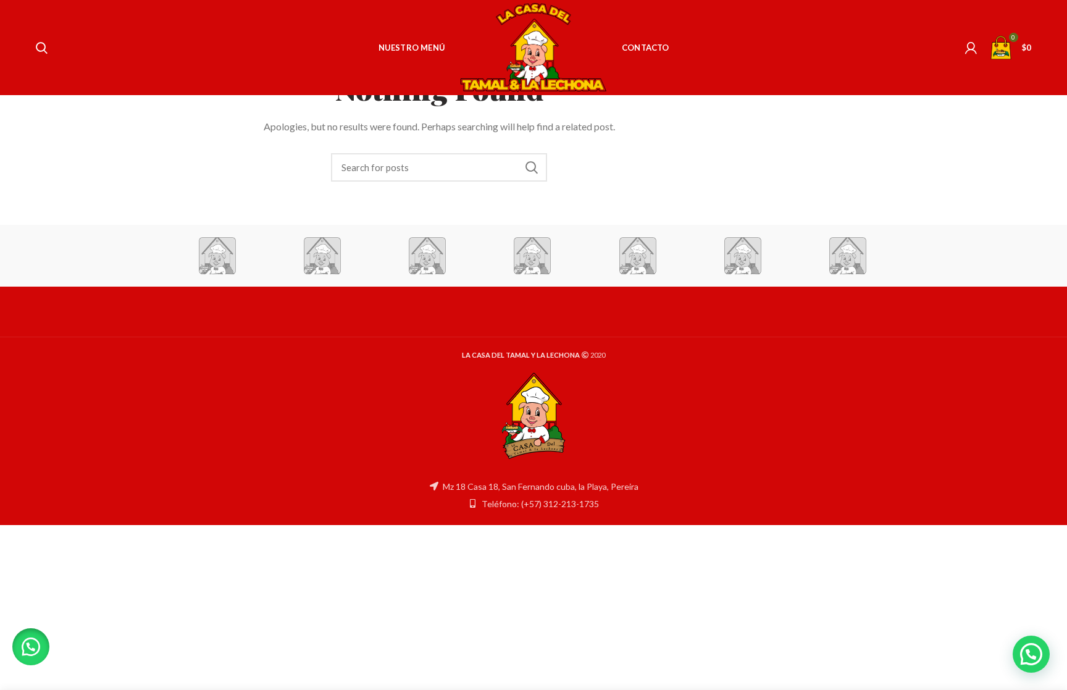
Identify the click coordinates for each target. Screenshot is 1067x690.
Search (531, 167)
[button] (30, 646)
